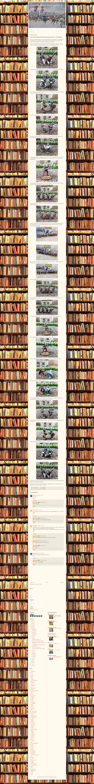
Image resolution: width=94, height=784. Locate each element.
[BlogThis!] (41, 487)
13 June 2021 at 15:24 (43, 536)
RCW (32, 748)
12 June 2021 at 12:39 (43, 502)
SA (31, 756)
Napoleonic (33, 736)
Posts (32, 29)
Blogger (55, 776)
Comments (33, 31)
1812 (32, 672)
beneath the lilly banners (35, 690)
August (33, 635)
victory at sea (33, 769)
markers (32, 726)
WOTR (32, 771)
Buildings (32, 697)
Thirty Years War (33, 763)
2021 (32, 628)
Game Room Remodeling (57, 628)
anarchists (32, 681)
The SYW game (56, 643)
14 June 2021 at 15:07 (43, 545)
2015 (32, 665)
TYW (32, 767)
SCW (32, 758)
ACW (32, 677)
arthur (32, 684)
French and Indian (34, 711)
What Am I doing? (56, 637)
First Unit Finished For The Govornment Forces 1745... (38, 645)
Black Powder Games (52, 655)
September (34, 633)
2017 (32, 662)
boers (32, 693)
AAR (32, 676)
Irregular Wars (33, 717)
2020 (32, 658)
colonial (32, 700)
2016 (32, 664)
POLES (32, 745)
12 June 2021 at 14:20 (38, 509)
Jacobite (35, 489)
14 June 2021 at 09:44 (41, 553)
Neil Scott (34, 495)
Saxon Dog (51, 642)
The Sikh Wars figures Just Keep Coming (38, 648)
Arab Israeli (33, 682)
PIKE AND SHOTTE (34, 743)
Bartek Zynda (35, 553)
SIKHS (32, 761)
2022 (32, 626)
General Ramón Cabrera (52, 634)
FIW (32, 709)
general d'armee (33, 712)
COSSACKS (33, 703)
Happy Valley (51, 649)
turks (32, 766)
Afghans (32, 679)
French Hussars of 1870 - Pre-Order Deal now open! (58, 657)
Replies (35, 500)
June (33, 638)
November (34, 630)
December (34, 629)
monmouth (32, 734)
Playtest (32, 744)
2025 (32, 622)
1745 (33, 489)
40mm (32, 675)
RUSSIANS (33, 753)
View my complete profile (34, 609)
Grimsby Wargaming (52, 636)
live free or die (33, 724)
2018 (32, 661)
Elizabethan (33, 708)
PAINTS (32, 739)
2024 (32, 623)
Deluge (32, 704)
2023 (32, 625)
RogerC (36, 502)
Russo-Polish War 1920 (34, 754)
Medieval (32, 727)
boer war (32, 691)
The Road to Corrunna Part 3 (36, 639)
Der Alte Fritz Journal (52, 627)
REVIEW (32, 749)
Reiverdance (35, 525)
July (33, 636)
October (33, 632)
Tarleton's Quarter (52, 633)
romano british (33, 750)
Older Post (62, 582)
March (33, 653)
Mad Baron (33, 725)
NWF (32, 738)
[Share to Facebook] (43, 487)
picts (32, 742)
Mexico (32, 730)
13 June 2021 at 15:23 (43, 518)
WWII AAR (55, 621)
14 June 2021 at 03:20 (43, 540)
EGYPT (32, 706)
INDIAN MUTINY (34, 716)
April (33, 651)
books (32, 694)
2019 (32, 659)
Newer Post (32, 582)
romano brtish (33, 752)
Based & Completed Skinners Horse (37, 640)
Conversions (33, 702)
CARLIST (32, 698)
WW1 (32, 772)
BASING (32, 689)
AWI (32, 686)
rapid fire (32, 747)
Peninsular (32, 740)
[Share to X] (42, 487)
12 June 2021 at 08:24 (39, 495)
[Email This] (40, 487)
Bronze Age (33, 695)
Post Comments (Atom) (38, 584)
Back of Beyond (33, 688)
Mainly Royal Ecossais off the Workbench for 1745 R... (39, 643)
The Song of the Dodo (57, 649)
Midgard (32, 731)
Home (47, 582)
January (33, 656)
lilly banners (33, 722)
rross (33, 510)
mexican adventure (34, 729)
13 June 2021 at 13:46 (40, 525)
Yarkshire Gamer (52, 614)
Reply (34, 498)
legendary (32, 721)
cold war (32, 699)
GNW (32, 713)
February (33, 654)
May (33, 650)
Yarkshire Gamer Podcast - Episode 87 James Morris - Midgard (57, 616)
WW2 (32, 774)
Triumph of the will (34, 765)
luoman (49, 776)
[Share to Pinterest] (44, 487)
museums (32, 735)
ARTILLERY (33, 685)
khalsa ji (32, 720)
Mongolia (32, 733)
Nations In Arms (51, 620)
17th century (33, 671)
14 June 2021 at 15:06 (43, 560)
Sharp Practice (39, 489)
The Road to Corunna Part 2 (36, 647)
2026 (32, 620)
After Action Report (34, 680)
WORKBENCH (44, 489)
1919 (32, 673)
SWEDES (32, 762)
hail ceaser (32, 715)
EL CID (32, 707)
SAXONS (32, 757)
